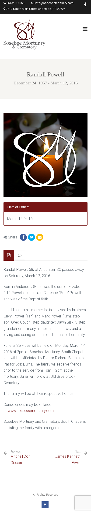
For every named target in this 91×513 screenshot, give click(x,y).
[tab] (9, 255)
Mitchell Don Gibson (20, 457)
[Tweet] (31, 237)
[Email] (39, 237)
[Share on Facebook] (23, 237)
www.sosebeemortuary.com (31, 410)
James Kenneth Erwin (67, 459)
